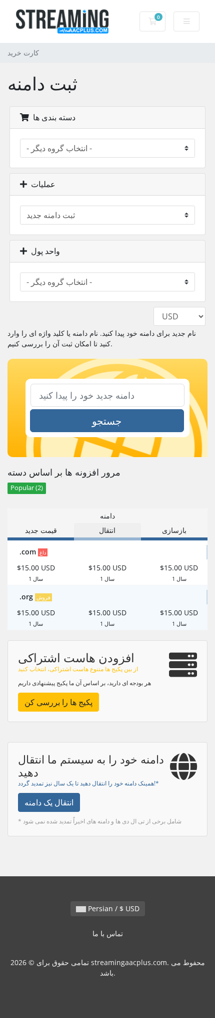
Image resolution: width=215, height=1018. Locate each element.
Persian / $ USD (113, 908)
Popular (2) (26, 488)
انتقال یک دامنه (49, 802)
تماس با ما (107, 933)
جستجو (107, 421)
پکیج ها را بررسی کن (58, 702)
